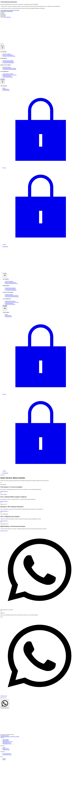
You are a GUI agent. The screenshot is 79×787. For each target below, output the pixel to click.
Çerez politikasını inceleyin (5, 10)
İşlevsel (1, 13)
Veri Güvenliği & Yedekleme (8, 61)
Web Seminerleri (6, 89)
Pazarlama (2, 16)
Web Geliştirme (5, 739)
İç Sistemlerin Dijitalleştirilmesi (8, 62)
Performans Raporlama (7, 75)
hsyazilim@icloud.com (4, 735)
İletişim (4, 759)
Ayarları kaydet (3, 11)
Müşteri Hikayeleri (6, 90)
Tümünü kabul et (10, 11)
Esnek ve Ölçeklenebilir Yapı (8, 55)
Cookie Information (7, 17)
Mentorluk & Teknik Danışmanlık (9, 56)
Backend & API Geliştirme (8, 741)
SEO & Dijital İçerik (6, 742)
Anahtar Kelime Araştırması (8, 73)
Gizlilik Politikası (3, 736)
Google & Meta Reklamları (8, 76)
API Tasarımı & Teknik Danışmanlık (9, 69)
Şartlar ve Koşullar (10, 736)
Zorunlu (1, 12)
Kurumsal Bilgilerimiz (7, 753)
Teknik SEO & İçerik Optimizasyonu (9, 74)
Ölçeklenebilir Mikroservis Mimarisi (9, 68)
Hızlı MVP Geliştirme (9, 281)
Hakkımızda (2, 78)
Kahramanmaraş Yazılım (7, 754)
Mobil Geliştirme (6, 740)
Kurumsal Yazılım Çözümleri (8, 60)
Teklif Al (4, 758)
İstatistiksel (2, 14)
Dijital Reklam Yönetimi (7, 743)
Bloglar (4, 88)
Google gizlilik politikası (14, 10)
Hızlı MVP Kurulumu (7, 67)
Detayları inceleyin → (4, 491)
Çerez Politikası (16, 736)
